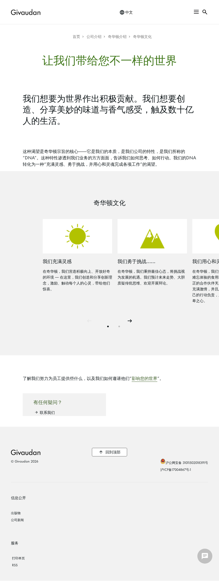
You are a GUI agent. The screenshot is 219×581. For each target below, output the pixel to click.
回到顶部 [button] (112, 452)
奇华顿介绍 (117, 36)
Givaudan (25, 452)
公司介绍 (94, 36)
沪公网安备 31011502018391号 (187, 462)
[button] (196, 12)
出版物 (16, 512)
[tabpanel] (80, 256)
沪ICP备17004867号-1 (175, 469)
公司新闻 (17, 519)
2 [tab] (118, 324)
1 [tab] (107, 324)
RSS (15, 564)
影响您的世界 (144, 377)
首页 (76, 36)
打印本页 (18, 557)
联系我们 (47, 412)
